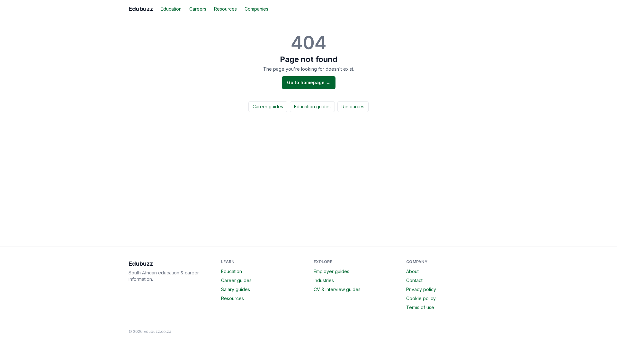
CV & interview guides (337, 289)
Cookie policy (421, 298)
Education (171, 9)
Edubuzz (141, 8)
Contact (414, 280)
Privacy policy (421, 289)
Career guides (268, 106)
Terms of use (420, 307)
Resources (225, 9)
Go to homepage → (308, 82)
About (412, 271)
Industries (324, 280)
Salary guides (235, 289)
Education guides (312, 106)
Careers (197, 9)
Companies (256, 9)
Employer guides (331, 271)
